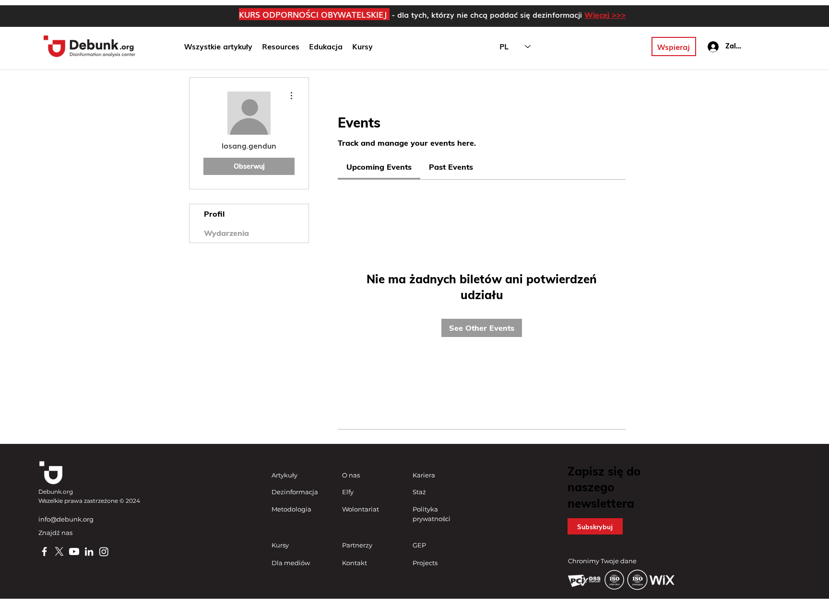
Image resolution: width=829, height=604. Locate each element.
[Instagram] (104, 552)
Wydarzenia (226, 233)
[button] (325, 46)
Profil (214, 214)
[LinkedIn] (89, 552)
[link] (379, 167)
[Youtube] (74, 552)
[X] (59, 552)
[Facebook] (44, 552)
